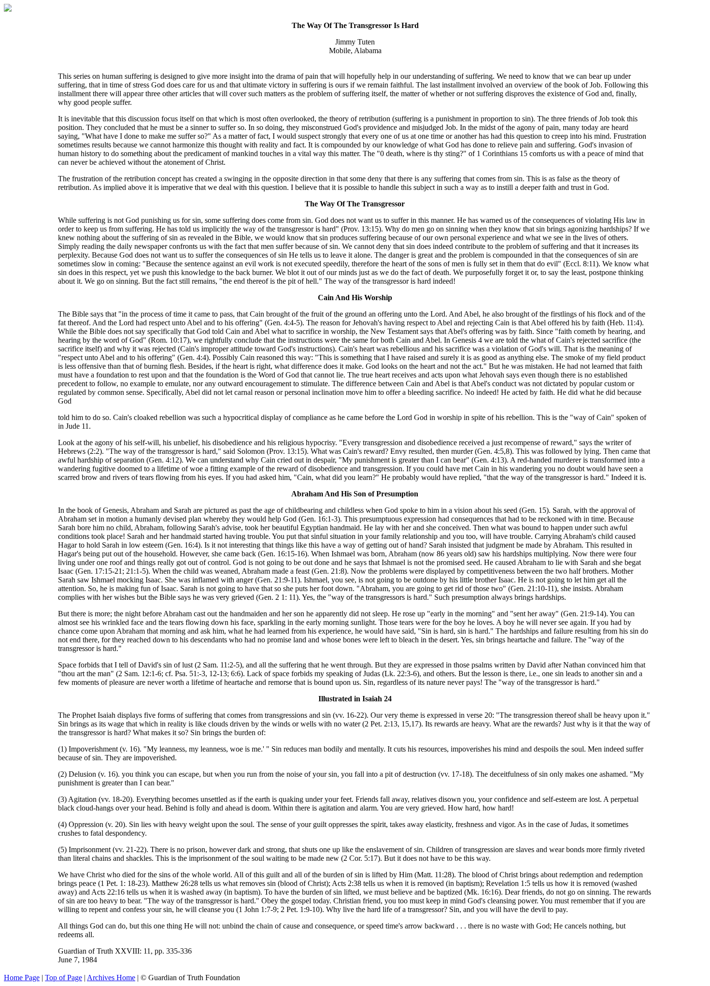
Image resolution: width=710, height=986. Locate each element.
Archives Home (111, 977)
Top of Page (63, 977)
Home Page (22, 977)
